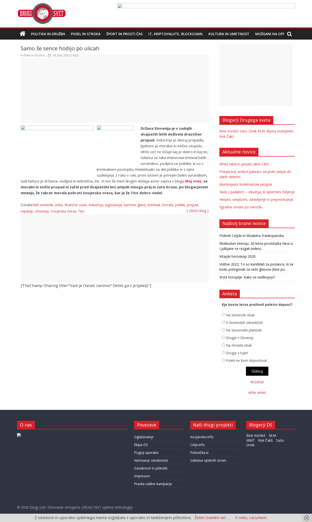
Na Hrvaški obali (239, 345)
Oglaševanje (144, 437)
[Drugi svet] (41, 5)
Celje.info (197, 444)
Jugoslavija (113, 204)
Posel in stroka (85, 34)
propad (192, 204)
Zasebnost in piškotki (150, 468)
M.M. (261, 131)
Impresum (142, 476)
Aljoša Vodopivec (279, 131)
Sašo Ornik (248, 131)
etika (59, 204)
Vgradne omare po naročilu (240, 207)
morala (167, 204)
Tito (81, 211)
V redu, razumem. (251, 517)
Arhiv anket (257, 392)
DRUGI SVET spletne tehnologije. (107, 507)
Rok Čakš (226, 136)
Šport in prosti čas (124, 34)
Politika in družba (48, 34)
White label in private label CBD (244, 164)
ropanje (27, 211)
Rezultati (257, 382)
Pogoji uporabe (146, 452)
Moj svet (193, 181)
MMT (250, 440)
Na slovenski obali (240, 315)
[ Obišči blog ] (197, 210)
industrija (96, 204)
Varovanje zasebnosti (151, 460)
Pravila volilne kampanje (153, 483)
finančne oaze (76, 204)
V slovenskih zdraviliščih (244, 322)
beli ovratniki (43, 204)
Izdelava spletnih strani (208, 460)
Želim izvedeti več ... (212, 517)
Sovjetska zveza (63, 211)
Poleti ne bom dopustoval (246, 360)
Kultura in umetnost (228, 34)
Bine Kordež (229, 131)
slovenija (42, 211)
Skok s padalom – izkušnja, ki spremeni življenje (257, 192)
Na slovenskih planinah (244, 330)
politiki (180, 204)
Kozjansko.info (202, 437)
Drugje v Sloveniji (239, 337)
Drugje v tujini (237, 353)
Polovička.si (199, 452)
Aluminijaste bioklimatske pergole (245, 184)
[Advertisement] (114, 92)
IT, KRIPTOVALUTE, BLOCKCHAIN (175, 34)
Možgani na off (269, 34)
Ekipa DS (141, 444)
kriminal (154, 204)
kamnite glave (135, 204)
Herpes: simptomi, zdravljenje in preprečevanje (256, 199)
